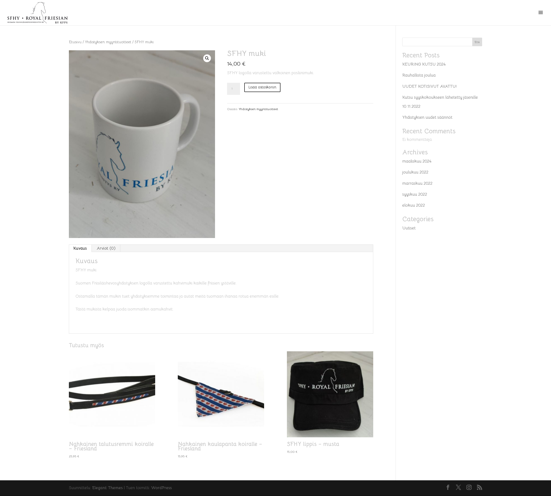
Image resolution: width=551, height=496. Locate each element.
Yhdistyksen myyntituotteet (108, 42)
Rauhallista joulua (419, 75)
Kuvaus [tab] (80, 248)
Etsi (477, 42)
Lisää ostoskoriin (262, 87)
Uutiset (409, 228)
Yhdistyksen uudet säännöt (427, 117)
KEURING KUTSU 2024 (424, 64)
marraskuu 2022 (417, 183)
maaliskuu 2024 (417, 161)
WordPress (161, 487)
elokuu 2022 (413, 205)
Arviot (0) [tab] (106, 248)
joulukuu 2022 (415, 172)
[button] (207, 58)
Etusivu (75, 42)
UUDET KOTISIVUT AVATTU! (429, 86)
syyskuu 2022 (414, 194)
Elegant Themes (107, 487)
